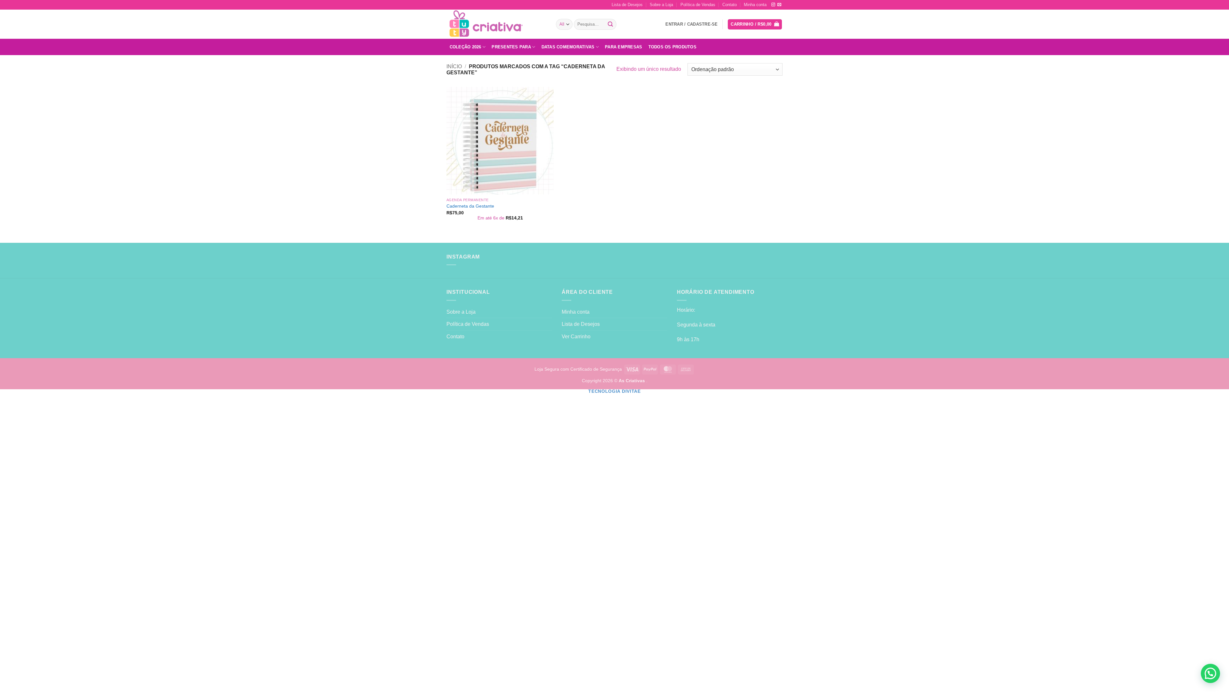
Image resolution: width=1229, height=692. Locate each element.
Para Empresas (623, 47)
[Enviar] (610, 24)
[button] (755, 24)
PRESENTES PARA (511, 47)
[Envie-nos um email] (779, 5)
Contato (729, 4)
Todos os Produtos (672, 47)
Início (454, 66)
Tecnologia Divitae (614, 391)
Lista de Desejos (627, 4)
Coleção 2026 (465, 47)
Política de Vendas (697, 4)
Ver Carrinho (576, 336)
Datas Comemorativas (568, 47)
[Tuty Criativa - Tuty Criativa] (496, 24)
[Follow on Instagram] (773, 5)
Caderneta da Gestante (470, 206)
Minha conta (755, 4)
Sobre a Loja (661, 4)
